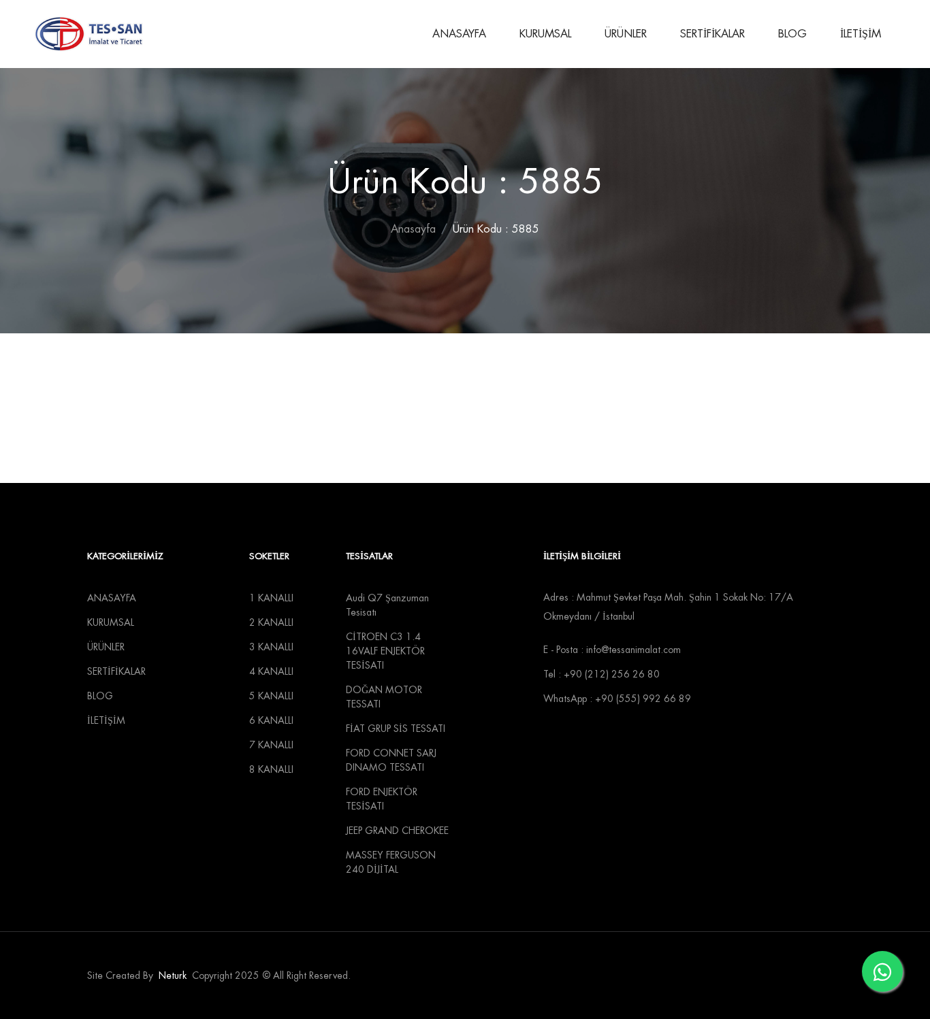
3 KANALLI (271, 647)
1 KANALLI (271, 598)
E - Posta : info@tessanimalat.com (612, 649)
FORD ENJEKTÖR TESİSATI (381, 799)
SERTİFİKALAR (712, 34)
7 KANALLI (271, 745)
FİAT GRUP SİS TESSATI (395, 728)
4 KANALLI (271, 671)
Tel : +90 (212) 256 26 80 (601, 674)
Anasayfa (413, 229)
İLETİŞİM (860, 34)
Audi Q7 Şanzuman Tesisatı (387, 605)
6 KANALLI (271, 720)
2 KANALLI (271, 622)
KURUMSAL (545, 34)
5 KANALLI (271, 696)
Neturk (173, 975)
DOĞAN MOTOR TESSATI (384, 697)
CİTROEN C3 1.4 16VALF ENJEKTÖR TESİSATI (385, 651)
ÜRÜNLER (626, 34)
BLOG (792, 34)
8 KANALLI (271, 769)
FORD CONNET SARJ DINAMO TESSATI (391, 760)
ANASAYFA (459, 34)
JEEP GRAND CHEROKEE (397, 830)
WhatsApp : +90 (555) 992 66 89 (617, 698)
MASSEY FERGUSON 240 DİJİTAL (391, 862)
